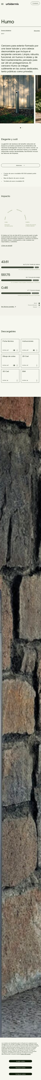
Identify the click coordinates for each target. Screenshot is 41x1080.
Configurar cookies (20, 1074)
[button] (38, 99)
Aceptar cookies (20, 1061)
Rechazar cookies (20, 1067)
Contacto (35, 3)
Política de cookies (25, 1054)
